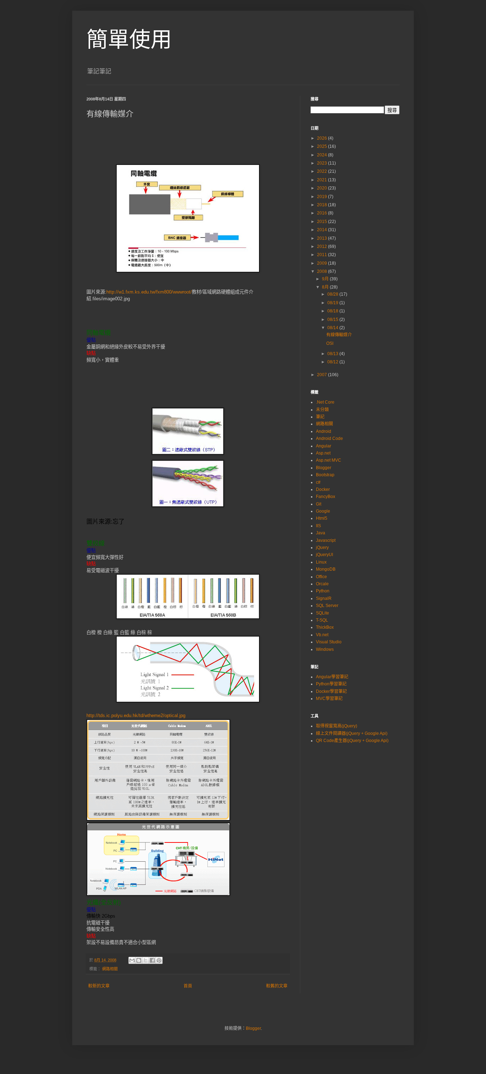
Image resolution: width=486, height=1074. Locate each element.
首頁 (188, 986)
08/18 (333, 310)
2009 (322, 263)
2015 (322, 221)
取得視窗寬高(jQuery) (336, 725)
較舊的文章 (276, 986)
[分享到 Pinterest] (159, 960)
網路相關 (110, 969)
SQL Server (327, 605)
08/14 (333, 327)
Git (318, 504)
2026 (322, 138)
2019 (322, 196)
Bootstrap (325, 474)
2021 (322, 179)
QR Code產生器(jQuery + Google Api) (352, 740)
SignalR (324, 598)
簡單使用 (129, 40)
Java (320, 532)
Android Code (329, 438)
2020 (322, 188)
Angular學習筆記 (332, 676)
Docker (323, 489)
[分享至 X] (145, 960)
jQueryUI (324, 554)
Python (322, 590)
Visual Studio (329, 641)
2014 (322, 229)
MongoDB (326, 569)
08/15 (333, 319)
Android (323, 431)
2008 (322, 271)
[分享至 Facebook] (152, 960)
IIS (318, 525)
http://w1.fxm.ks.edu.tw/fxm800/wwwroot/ (149, 292)
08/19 (333, 302)
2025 (322, 146)
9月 (326, 278)
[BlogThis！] (138, 960)
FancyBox (325, 496)
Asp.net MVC (328, 460)
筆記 (320, 416)
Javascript (326, 540)
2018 (322, 204)
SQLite (322, 613)
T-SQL (322, 620)
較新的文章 (99, 986)
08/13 (333, 353)
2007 (322, 374)
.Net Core (325, 402)
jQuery (322, 547)
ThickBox (325, 627)
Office (321, 576)
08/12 (333, 361)
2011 (322, 254)
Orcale (322, 583)
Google (323, 511)
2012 (322, 246)
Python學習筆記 (331, 683)
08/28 (333, 294)
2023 (322, 163)
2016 (322, 213)
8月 (326, 287)
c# (318, 482)
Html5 (321, 518)
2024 (322, 154)
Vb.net (322, 634)
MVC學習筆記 (329, 698)
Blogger (323, 467)
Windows (325, 649)
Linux (321, 562)
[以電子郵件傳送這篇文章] (132, 960)
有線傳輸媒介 (339, 334)
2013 (322, 238)
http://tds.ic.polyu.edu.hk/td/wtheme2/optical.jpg (135, 715)
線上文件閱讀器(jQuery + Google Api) (351, 733)
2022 (322, 171)
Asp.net (323, 453)
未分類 (322, 409)
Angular (323, 445)
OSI (329, 343)
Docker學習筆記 (331, 691)
